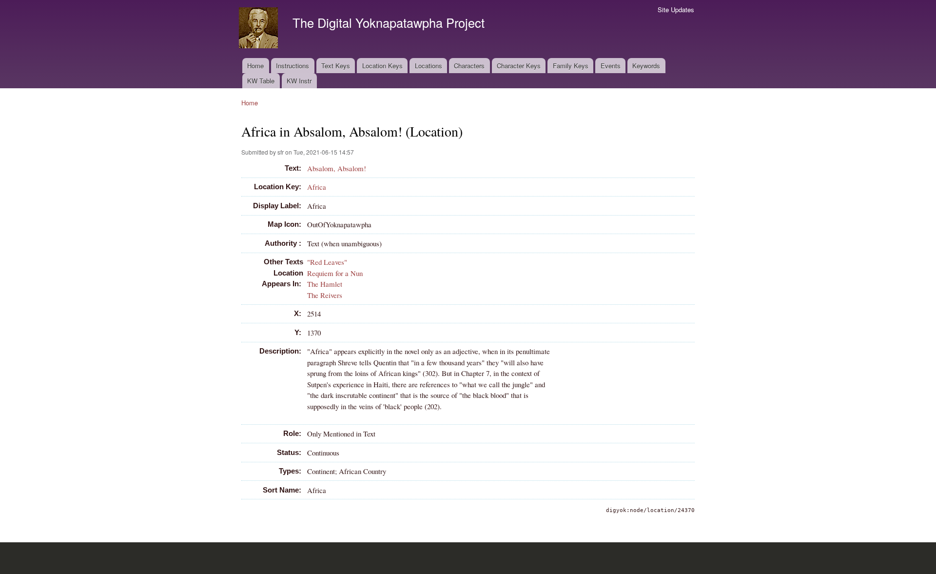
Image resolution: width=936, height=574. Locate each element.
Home (255, 65)
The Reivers (324, 295)
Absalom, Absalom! (336, 168)
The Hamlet (324, 284)
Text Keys (335, 65)
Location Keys (382, 65)
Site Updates (676, 9)
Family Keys (570, 65)
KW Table (260, 80)
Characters (469, 65)
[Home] (259, 29)
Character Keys (519, 65)
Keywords (646, 65)
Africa (316, 187)
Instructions (292, 65)
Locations (428, 65)
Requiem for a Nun (335, 273)
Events (611, 65)
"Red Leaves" (327, 262)
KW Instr (299, 80)
